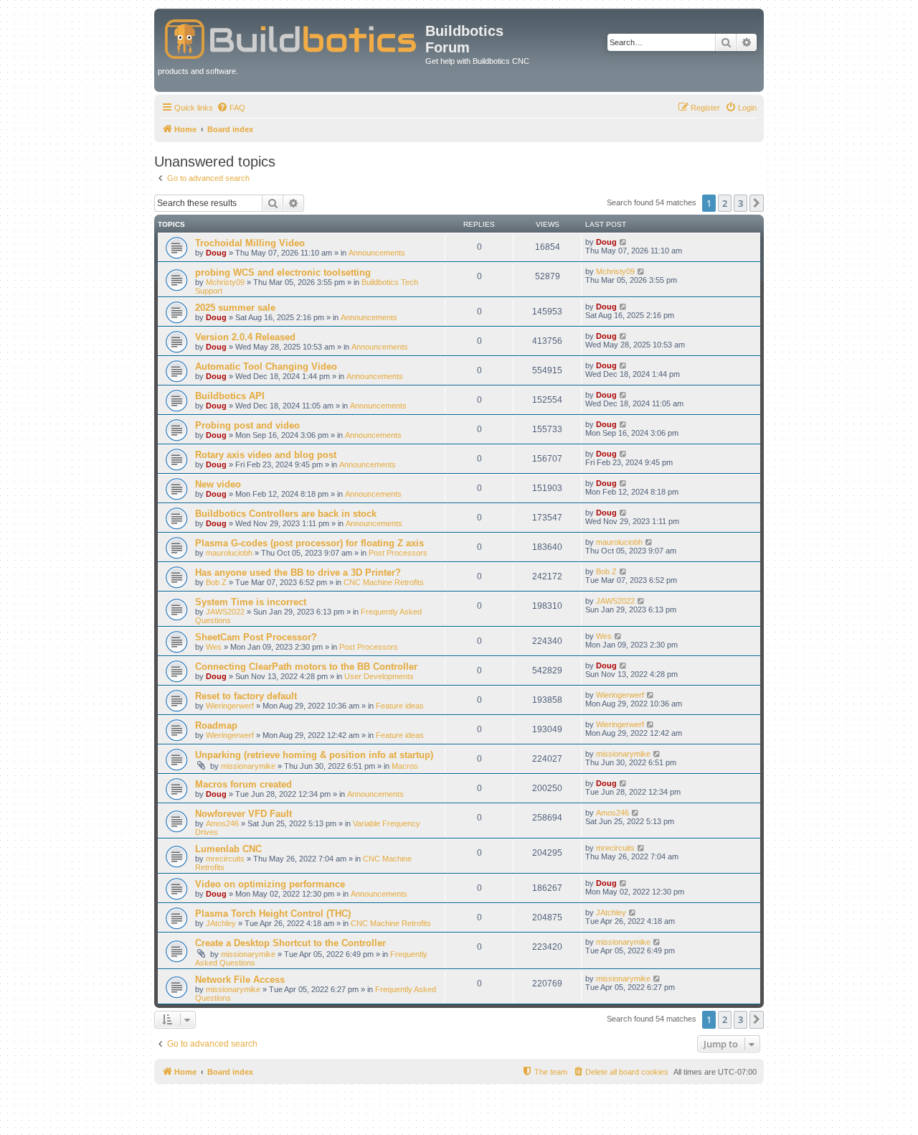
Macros (405, 766)
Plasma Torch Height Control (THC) (273, 913)
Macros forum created (243, 784)
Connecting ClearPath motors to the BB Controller (306, 666)
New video (218, 484)
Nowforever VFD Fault (243, 813)
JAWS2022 (225, 611)
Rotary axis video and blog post (265, 454)
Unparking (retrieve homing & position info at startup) (314, 754)
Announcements (377, 252)
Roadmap (216, 725)
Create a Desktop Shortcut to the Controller (290, 943)
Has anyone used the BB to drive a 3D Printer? (298, 572)
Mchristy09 (225, 282)
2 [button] (724, 203)
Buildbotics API (230, 396)
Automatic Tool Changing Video (266, 366)
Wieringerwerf (230, 705)
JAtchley (221, 923)
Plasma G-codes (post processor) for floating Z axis (309, 543)
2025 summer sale (235, 307)
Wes (214, 647)
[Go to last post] (623, 242)
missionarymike (248, 766)
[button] (756, 203)
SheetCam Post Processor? (256, 637)
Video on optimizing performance (270, 884)
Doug (216, 252)
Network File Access (240, 979)
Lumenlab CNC (228, 849)
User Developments (379, 676)
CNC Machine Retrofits (384, 582)
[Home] (291, 36)
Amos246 (222, 823)
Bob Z (216, 582)
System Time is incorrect (250, 602)
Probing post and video (247, 425)
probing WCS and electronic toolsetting (283, 272)
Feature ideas (400, 705)
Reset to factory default (246, 696)
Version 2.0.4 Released (245, 337)
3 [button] (740, 203)
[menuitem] (231, 107)
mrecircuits (225, 858)
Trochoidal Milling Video (250, 243)
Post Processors (398, 552)
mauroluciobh (229, 552)
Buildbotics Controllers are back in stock (286, 513)
